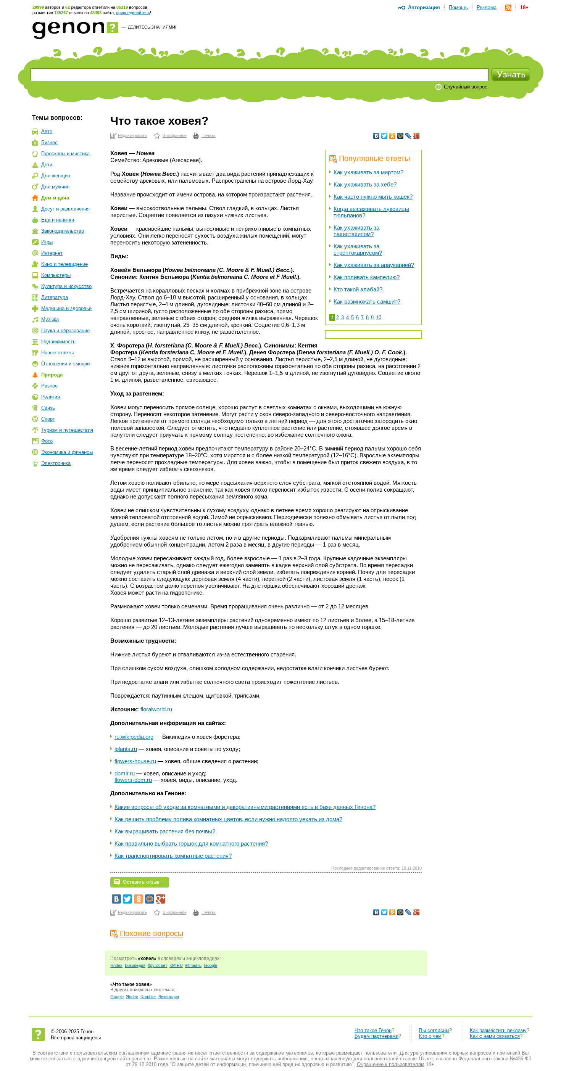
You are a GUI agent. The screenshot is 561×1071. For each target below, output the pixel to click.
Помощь (458, 7)
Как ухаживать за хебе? (365, 184)
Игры (47, 242)
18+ (524, 7)
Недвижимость (58, 341)
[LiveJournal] (409, 136)
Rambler (148, 996)
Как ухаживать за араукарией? (374, 265)
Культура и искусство (66, 286)
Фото (47, 441)
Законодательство (62, 231)
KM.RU (176, 965)
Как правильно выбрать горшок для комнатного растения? (191, 843)
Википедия (135, 965)
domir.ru (124, 773)
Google (210, 965)
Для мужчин (55, 187)
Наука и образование (65, 330)
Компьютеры (56, 275)
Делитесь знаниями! (152, 27)
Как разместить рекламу (498, 1030)
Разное (49, 386)
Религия (50, 397)
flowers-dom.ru (133, 780)
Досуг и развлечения (65, 209)
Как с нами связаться (495, 1036)
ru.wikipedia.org (133, 736)
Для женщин (55, 175)
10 (378, 317)
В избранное (175, 135)
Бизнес (49, 142)
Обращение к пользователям (390, 1064)
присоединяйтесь (133, 12)
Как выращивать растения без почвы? (164, 831)
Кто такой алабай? (358, 289)
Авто (46, 131)
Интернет (52, 253)
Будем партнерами (376, 1036)
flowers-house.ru (135, 761)
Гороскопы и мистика (65, 153)
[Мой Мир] (401, 136)
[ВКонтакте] (376, 136)
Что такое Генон (373, 1030)
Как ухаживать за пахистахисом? (356, 230)
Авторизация (424, 7)
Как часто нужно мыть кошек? (373, 196)
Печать (209, 135)
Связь (48, 408)
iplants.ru (125, 749)
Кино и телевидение (64, 264)
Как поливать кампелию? (367, 277)
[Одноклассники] (393, 136)
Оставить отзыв (141, 882)
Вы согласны (434, 1030)
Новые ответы (57, 352)
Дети (46, 164)
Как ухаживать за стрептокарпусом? (358, 249)
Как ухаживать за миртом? (368, 172)
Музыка (50, 319)
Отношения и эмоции (65, 364)
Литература (54, 297)
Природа (52, 375)
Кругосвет (157, 965)
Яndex (116, 965)
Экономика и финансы (67, 452)
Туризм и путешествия (67, 430)
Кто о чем (430, 1036)
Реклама (487, 7)
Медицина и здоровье (66, 308)
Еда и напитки (57, 220)
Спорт (48, 419)
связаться (60, 1058)
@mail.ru (193, 965)
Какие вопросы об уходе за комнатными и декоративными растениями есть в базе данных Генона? (245, 807)
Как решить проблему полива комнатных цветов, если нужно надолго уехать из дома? (228, 819)
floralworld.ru (156, 709)
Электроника (56, 463)
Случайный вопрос (465, 87)
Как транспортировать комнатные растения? (173, 855)
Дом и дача (55, 198)
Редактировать (132, 135)
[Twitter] (384, 136)
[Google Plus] (417, 136)
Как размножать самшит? (367, 301)
